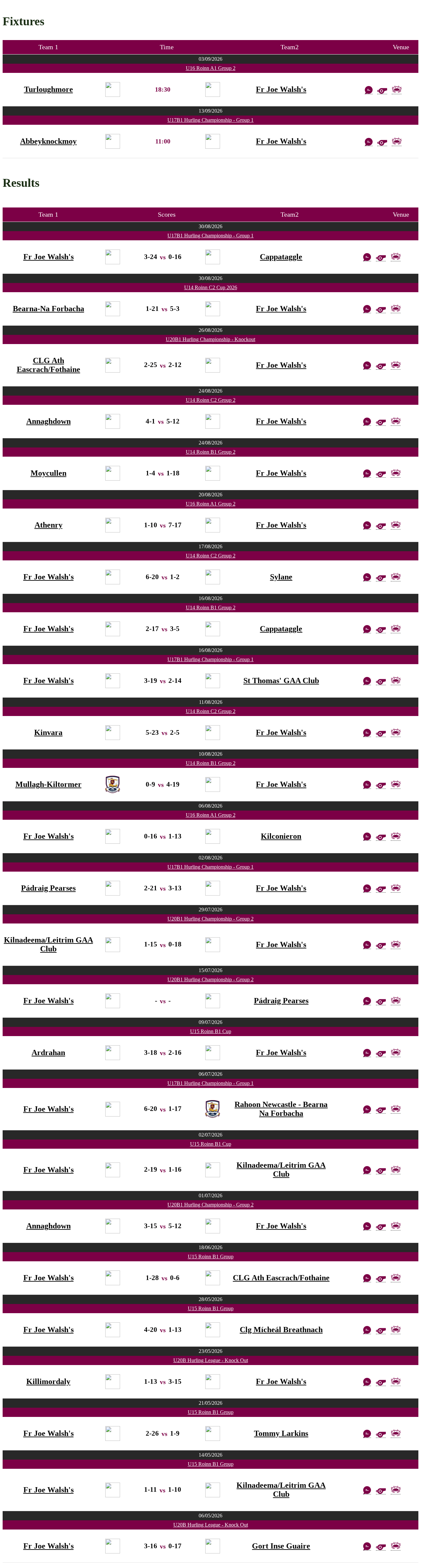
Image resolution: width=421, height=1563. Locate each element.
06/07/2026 (210, 1074)
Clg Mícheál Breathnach (281, 1329)
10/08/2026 (210, 754)
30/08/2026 (210, 226)
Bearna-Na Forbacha (48, 308)
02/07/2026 (210, 1135)
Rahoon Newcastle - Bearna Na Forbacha (281, 1109)
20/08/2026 (210, 494)
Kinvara (48, 732)
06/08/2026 (210, 806)
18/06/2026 (210, 1247)
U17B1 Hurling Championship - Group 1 (210, 120)
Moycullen (48, 473)
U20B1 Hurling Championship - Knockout (210, 339)
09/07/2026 (210, 1022)
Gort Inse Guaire (281, 1546)
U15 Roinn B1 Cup (210, 1031)
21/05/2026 (210, 1403)
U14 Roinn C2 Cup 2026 (210, 287)
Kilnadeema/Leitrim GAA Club (48, 944)
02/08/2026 (210, 857)
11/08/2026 (210, 702)
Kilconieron (281, 836)
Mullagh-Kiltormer (48, 784)
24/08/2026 (210, 391)
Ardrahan (48, 1052)
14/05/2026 (210, 1455)
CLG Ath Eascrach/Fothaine (48, 365)
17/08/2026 (210, 546)
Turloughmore (48, 89)
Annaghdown (48, 421)
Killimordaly (48, 1381)
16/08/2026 (210, 598)
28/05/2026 (210, 1299)
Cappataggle (281, 256)
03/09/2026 (210, 59)
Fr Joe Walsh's (281, 89)
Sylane (281, 577)
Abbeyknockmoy (48, 141)
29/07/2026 (210, 909)
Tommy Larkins (281, 1433)
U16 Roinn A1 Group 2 (210, 68)
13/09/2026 (210, 111)
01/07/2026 (210, 1195)
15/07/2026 (210, 970)
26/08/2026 (210, 330)
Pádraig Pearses (48, 888)
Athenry (48, 525)
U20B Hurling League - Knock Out (210, 1360)
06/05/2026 (210, 1515)
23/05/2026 (210, 1351)
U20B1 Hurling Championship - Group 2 (210, 919)
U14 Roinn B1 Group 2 (210, 452)
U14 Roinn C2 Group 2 (210, 400)
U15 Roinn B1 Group (211, 1256)
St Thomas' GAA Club (281, 680)
